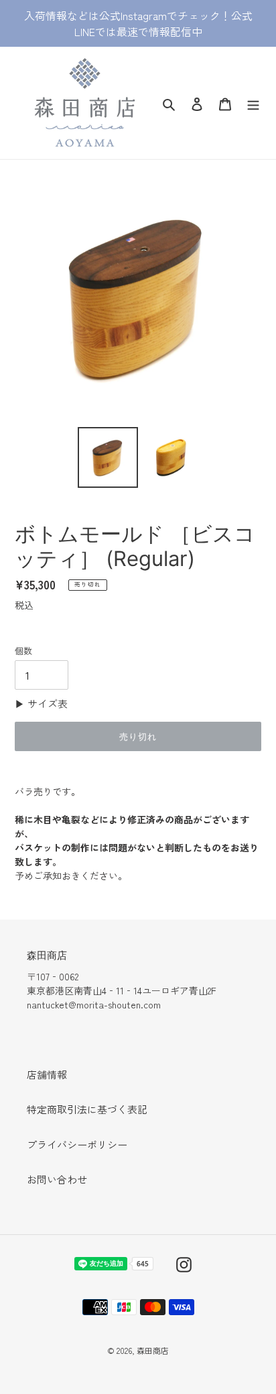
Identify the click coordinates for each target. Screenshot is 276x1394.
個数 (23, 650)
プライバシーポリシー (77, 1144)
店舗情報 (47, 1074)
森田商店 (153, 1350)
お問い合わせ (57, 1179)
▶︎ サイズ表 (41, 703)
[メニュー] (253, 102)
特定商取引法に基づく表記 (87, 1109)
